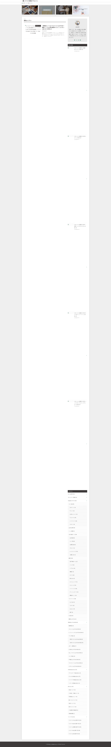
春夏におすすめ (72, 619)
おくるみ (72, 602)
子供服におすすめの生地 (74, 659)
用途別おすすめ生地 (73, 622)
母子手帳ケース (73, 561)
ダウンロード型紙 (72, 497)
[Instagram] (78, 40)
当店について (72, 703)
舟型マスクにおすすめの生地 (76, 639)
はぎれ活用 (72, 527)
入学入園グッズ (73, 534)
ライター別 (71, 716)
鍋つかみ (72, 578)
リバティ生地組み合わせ (74, 683)
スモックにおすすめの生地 (75, 629)
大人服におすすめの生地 (74, 649)
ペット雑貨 (72, 531)
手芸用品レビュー (73, 696)
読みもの (70, 686)
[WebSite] (74, 40)
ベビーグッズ (72, 598)
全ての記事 (71, 494)
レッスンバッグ (74, 551)
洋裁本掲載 (72, 713)
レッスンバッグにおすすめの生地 (76, 632)
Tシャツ (72, 510)
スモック (72, 548)
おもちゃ (72, 608)
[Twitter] (76, 40)
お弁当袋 (72, 537)
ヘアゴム (72, 568)
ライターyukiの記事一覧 (74, 733)
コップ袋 (72, 541)
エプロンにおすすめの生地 (75, 666)
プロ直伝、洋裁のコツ (74, 693)
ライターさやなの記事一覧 (75, 720)
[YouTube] (80, 40)
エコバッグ (73, 585)
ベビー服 (71, 504)
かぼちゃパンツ (73, 514)
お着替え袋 (73, 544)
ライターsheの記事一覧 (74, 730)
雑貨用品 (71, 625)
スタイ (72, 605)
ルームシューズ (73, 581)
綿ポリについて (72, 706)
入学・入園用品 (72, 646)
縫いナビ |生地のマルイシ (30, 1)
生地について (72, 689)
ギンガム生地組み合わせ (74, 676)
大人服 (71, 615)
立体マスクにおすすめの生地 (76, 642)
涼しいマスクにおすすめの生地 (76, 652)
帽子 (71, 612)
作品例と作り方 (72, 500)
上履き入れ (73, 554)
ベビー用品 (72, 656)
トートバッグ (73, 588)
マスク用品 (72, 635)
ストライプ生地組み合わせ (75, 679)
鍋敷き (72, 571)
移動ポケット (73, 595)
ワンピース (73, 517)
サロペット (73, 507)
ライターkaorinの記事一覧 (75, 723)
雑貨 (71, 558)
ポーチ (72, 575)
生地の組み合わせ (72, 669)
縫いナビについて (73, 700)
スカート (72, 524)
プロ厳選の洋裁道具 (73, 710)
